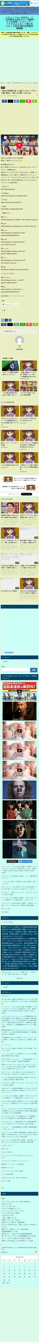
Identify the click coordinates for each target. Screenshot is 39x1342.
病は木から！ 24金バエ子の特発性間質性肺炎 (17, 1234)
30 (4, 1280)
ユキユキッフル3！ (7, 1145)
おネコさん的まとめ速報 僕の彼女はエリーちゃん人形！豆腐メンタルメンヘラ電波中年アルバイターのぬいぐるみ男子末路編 (19, 1001)
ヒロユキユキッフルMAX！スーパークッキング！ (16, 1160)
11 (14, 1270)
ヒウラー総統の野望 (7, 1174)
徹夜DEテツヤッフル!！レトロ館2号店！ (13, 1164)
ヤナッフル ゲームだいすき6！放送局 (12, 1171)
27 (24, 1277)
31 (9, 1280)
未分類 (2, 87)
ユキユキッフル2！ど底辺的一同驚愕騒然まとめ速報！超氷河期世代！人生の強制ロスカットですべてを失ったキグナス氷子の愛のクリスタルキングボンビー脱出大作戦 (19, 1134)
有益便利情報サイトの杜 (10, 1231)
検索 (3, 666)
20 (24, 1273)
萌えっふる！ (5, 1148)
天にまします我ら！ (7, 1152)
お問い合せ (19, 978)
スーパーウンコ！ (7, 1045)
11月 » (8, 1283)
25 (14, 1277)
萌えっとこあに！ (7, 908)
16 (4, 1273)
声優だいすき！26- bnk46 (10, 1220)
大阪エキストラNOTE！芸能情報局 (13, 1222)
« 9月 (3, 1283)
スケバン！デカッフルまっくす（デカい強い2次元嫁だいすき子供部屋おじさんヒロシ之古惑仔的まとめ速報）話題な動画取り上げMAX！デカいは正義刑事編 (19, 1111)
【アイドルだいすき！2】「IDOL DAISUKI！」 (17, 1201)
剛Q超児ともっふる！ (8, 1167)
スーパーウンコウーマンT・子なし (13, 1211)
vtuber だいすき (7, 1204)
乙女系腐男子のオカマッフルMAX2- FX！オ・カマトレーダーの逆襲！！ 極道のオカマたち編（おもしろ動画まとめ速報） (19, 1039)
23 (4, 1277)
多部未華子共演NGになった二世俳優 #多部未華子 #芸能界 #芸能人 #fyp (19, 1248)
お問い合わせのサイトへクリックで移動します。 (16, 972)
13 (24, 1270)
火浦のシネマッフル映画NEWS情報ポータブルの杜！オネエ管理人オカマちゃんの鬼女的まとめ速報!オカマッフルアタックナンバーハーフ (19, 1090)
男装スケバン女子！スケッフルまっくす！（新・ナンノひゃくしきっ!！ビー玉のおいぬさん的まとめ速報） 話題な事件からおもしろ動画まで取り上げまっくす (19, 1066)
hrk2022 (19, 349)
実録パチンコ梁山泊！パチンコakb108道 (15, 1229)
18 (14, 1273)
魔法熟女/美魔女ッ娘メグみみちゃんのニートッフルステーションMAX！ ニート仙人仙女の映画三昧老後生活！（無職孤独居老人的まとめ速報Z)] (19, 1032)
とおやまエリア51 (7, 1215)
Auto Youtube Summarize (17, 296)
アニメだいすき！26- (8, 1206)
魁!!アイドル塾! (6, 1181)
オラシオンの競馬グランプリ (11, 1208)
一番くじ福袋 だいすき (9, 1217)
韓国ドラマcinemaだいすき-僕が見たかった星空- (17, 1240)
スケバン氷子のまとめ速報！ (11, 1213)
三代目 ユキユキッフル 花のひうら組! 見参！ (15, 1177)
